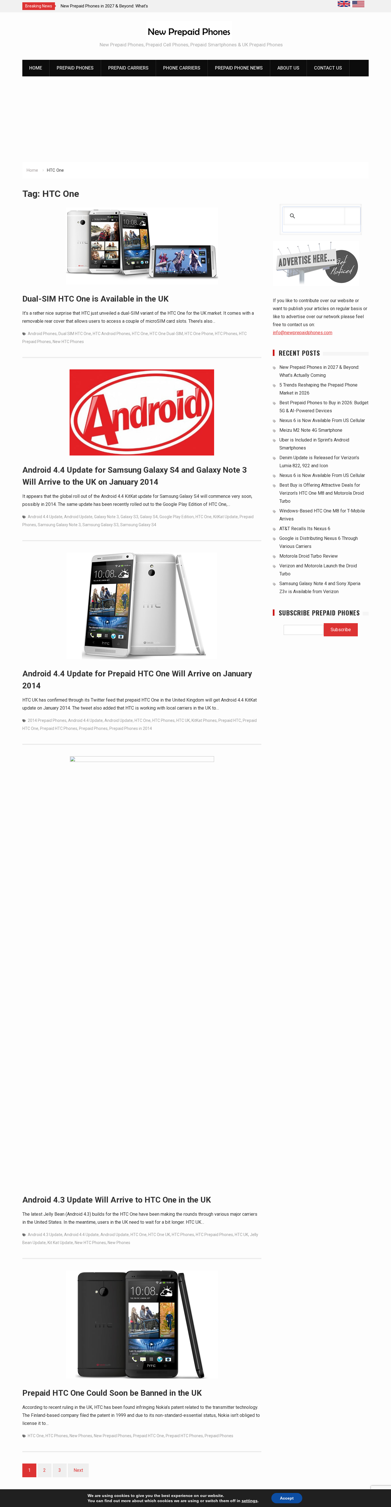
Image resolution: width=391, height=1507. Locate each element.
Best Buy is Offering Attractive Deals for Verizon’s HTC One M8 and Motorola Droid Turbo (321, 493)
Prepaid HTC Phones (58, 728)
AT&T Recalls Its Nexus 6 (304, 528)
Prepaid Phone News (239, 68)
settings (250, 1500)
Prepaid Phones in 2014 (130, 728)
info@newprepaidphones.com (302, 332)
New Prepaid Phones (112, 1435)
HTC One (140, 333)
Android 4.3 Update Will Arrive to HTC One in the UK (116, 1200)
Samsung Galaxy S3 (100, 524)
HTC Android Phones (111, 333)
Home (35, 68)
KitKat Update (225, 516)
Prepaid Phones (75, 68)
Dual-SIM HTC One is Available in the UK (95, 299)
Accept (287, 1498)
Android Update (78, 516)
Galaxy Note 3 (106, 516)
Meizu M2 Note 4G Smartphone (310, 430)
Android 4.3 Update (45, 1234)
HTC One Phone (199, 333)
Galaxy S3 (129, 516)
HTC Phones (226, 333)
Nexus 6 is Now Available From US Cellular (322, 420)
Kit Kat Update (60, 1242)
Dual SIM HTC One (74, 333)
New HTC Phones (68, 341)
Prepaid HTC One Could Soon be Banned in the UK (112, 1393)
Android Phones (42, 333)
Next (78, 1470)
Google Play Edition (176, 516)
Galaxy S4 (149, 516)
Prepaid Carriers (128, 68)
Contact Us (328, 68)
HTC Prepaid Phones (214, 1234)
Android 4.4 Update (45, 516)
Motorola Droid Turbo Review (308, 556)
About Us (288, 68)
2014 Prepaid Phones (47, 720)
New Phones (119, 1242)
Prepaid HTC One (148, 1435)
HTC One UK (159, 1234)
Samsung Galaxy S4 (138, 524)
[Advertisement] (195, 119)
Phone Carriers (181, 68)
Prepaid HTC (229, 720)
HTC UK (183, 720)
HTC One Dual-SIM (166, 333)
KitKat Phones (204, 720)
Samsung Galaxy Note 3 (59, 524)
